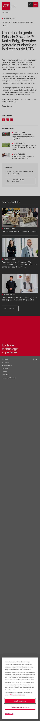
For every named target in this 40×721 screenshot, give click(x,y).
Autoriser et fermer (20, 701)
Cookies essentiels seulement (20, 707)
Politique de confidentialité (17, 695)
